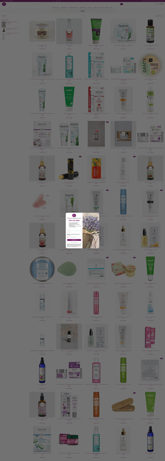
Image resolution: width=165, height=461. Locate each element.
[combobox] (68, 237)
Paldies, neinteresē (74, 242)
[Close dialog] (98, 213)
